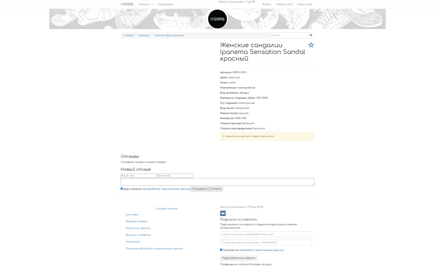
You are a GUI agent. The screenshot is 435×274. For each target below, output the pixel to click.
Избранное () (284, 4)
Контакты (133, 242)
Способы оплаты (167, 208)
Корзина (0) (305, 4)
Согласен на (253, 250)
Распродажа (165, 4)
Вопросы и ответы (138, 235)
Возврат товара (136, 221)
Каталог (143, 4)
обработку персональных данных (168, 189)
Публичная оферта (138, 228)
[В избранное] (311, 45)
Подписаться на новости (238, 258)
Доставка (132, 214)
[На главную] (127, 4)
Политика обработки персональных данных (154, 248)
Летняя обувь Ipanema (168, 35)
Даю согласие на (157, 189)
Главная (128, 35)
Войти (267, 4)
